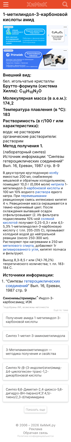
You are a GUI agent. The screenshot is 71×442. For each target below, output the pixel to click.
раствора (42, 192)
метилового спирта (18, 245)
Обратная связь (35, 433)
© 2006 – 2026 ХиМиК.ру (36, 425)
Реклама (35, 429)
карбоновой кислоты (43, 188)
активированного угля (20, 249)
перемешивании (34, 196)
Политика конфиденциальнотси (35, 436)
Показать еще (35, 409)
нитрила (57, 184)
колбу (53, 173)
